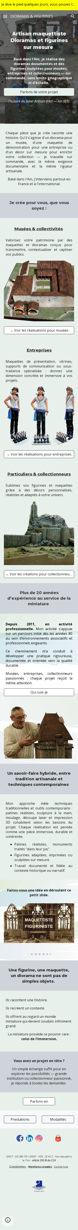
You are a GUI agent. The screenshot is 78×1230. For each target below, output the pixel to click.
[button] (5, 16)
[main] (39, 40)
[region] (39, 5)
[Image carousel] (39, 927)
